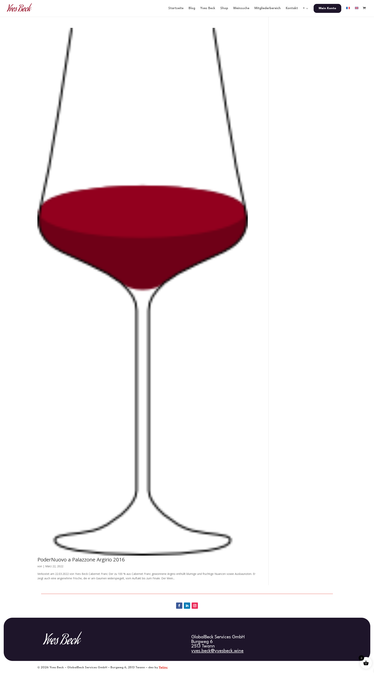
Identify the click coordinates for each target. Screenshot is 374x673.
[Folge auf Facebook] (179, 606)
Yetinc (163, 667)
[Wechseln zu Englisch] (356, 12)
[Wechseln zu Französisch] (348, 12)
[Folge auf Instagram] (195, 606)
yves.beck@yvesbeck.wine (217, 651)
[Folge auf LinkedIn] (187, 606)
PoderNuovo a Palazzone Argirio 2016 (81, 559)
